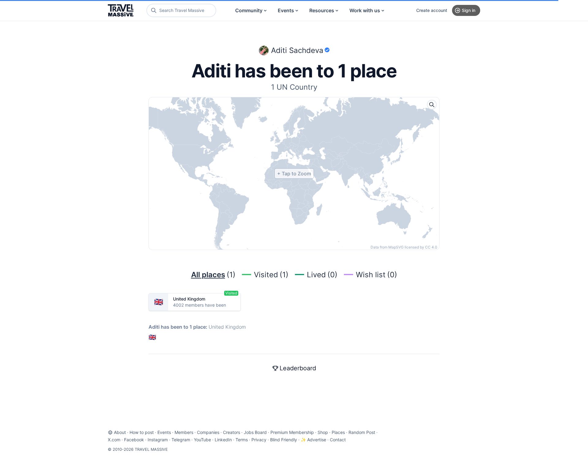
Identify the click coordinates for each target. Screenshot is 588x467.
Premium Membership (292, 432)
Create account (431, 10)
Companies (208, 432)
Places (338, 432)
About (120, 432)
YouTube (202, 439)
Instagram (158, 439)
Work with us (364, 10)
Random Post (362, 432)
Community (248, 10)
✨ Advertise (313, 439)
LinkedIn (223, 439)
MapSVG (396, 247)
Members (184, 432)
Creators (231, 432)
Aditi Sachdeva (297, 50)
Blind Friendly (283, 439)
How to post (142, 432)
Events (286, 10)
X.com (114, 439)
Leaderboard (298, 368)
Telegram (181, 439)
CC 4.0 (431, 247)
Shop (323, 432)
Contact (338, 439)
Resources (321, 10)
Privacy (258, 439)
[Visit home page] (121, 10)
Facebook (134, 439)
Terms (242, 439)
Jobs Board (255, 432)
